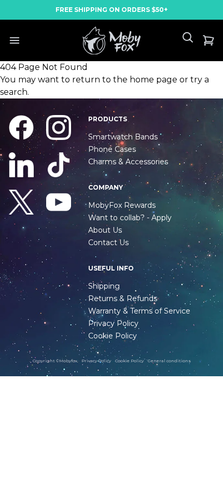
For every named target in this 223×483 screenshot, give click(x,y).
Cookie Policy (129, 360)
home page (153, 79)
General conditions (169, 360)
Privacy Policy (96, 360)
